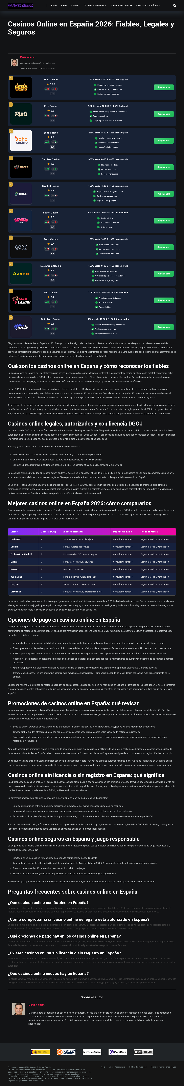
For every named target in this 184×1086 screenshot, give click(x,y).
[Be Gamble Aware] (92, 1052)
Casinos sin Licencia (121, 5)
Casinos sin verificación (148, 5)
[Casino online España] (20, 5)
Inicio (54, 5)
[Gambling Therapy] (66, 1052)
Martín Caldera (27, 57)
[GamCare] (118, 1052)
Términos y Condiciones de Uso (163, 1067)
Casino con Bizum (70, 5)
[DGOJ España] (40, 1052)
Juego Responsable (117, 1067)
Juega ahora (163, 87)
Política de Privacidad (137, 1067)
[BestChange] (143, 1052)
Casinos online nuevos (95, 5)
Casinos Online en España (40, 1067)
